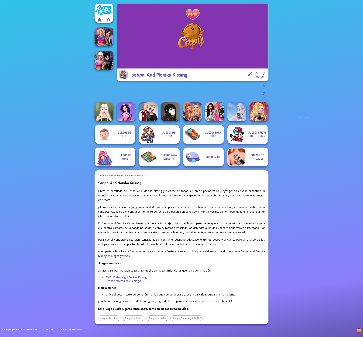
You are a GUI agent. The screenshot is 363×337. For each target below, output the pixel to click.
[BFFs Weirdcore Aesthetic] (104, 36)
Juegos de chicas (117, 175)
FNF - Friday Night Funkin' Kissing (126, 277)
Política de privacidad (71, 329)
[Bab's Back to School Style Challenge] (214, 111)
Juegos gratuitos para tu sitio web (20, 329)
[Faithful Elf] (236, 111)
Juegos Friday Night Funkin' (186, 318)
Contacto (49, 329)
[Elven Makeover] (104, 111)
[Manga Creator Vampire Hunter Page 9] (170, 111)
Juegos (102, 175)
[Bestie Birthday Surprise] (192, 111)
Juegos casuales (157, 318)
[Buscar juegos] (108, 20)
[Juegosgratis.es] (99, 20)
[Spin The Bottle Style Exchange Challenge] (104, 60)
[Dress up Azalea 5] (126, 111)
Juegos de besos (137, 175)
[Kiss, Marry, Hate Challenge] (148, 111)
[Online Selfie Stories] (259, 111)
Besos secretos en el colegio (123, 281)
